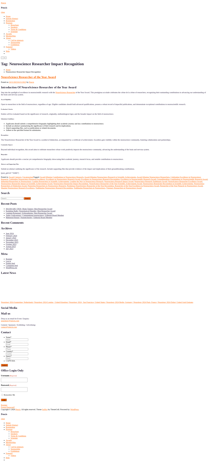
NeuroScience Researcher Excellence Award (185, 181)
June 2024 (10, 233)
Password (8, 385)
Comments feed (12, 266)
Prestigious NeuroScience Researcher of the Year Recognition (90, 186)
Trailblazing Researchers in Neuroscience (89, 188)
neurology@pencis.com (10, 321)
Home (8, 16)
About (8, 38)
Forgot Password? (8, 407)
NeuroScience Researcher (65, 92)
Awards (9, 34)
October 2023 (11, 244)
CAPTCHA (10, 361)
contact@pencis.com (9, 327)
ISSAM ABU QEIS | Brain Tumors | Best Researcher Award (29, 209)
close (3, 12)
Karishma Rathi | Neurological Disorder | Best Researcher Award (30, 211)
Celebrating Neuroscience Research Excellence (27, 179)
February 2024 (11, 236)
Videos (13, 49)
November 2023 (12, 242)
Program (9, 23)
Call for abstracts (17, 40)
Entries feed (10, 263)
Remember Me (9, 395)
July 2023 (9, 249)
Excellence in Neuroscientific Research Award (138, 179)
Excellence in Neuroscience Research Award (63, 179)
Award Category (15, 177)
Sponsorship (15, 42)
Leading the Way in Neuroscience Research (86, 181)
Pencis (3, 3)
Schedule (14, 32)
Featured (9, 47)
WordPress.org (11, 268)
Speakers (14, 27)
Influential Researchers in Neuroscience (16, 181)
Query (9, 356)
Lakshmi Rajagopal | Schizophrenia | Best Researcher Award (29, 213)
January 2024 (11, 238)
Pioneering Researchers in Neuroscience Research (47, 186)
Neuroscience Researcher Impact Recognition (70, 184)
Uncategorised (27, 177)
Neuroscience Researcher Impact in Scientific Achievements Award (26, 184)
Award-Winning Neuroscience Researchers (153, 177)
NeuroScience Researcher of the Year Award (28, 77)
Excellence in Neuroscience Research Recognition (100, 179)
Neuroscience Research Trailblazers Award (150, 181)
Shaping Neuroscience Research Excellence (17, 188)
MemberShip (11, 36)
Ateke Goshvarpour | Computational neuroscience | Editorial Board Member (35, 215)
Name (8, 337)
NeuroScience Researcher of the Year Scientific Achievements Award (115, 184)
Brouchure (15, 25)
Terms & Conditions (18, 29)
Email (8, 342)
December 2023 (12, 240)
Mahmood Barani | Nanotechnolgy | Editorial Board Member (29, 218)
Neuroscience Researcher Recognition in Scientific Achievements (168, 184)
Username (9, 376)
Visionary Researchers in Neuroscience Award (124, 188)
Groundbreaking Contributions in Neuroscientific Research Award (182, 179)
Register (9, 259)
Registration (10, 21)
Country (9, 351)
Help (8, 51)
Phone (9, 347)
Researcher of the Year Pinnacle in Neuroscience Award (181, 186)
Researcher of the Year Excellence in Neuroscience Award (137, 186)
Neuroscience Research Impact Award (118, 181)
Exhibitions (15, 45)
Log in (8, 261)
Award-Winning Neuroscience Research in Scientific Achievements (110, 177)
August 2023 (11, 247)
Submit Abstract (12, 19)
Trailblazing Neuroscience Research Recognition (54, 188)
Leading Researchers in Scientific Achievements (50, 181)
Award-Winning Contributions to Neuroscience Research (61, 177)
